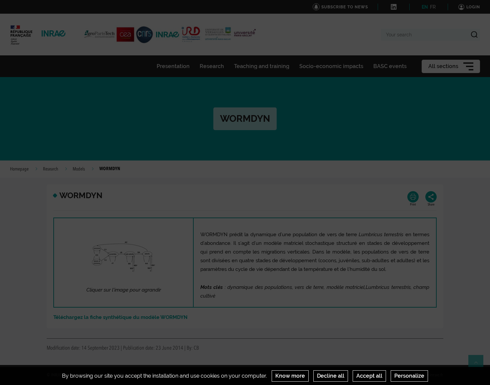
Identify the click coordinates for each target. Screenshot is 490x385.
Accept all (369, 376)
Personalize (409, 376)
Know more (290, 376)
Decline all (330, 376)
